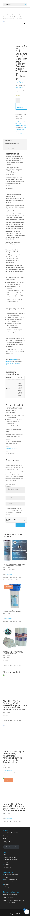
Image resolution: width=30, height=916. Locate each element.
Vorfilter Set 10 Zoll (21, 125)
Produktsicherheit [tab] (10, 146)
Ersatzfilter (13, 359)
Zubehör (8, 361)
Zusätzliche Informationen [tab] (12, 143)
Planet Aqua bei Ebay (10, 882)
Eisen (24, 127)
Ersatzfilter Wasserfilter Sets (15, 13)
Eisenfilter (18, 129)
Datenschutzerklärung (10, 857)
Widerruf (6, 864)
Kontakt (6, 877)
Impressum (7, 862)
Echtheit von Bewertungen (11, 859)
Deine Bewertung (11, 484)
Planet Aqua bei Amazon (10, 879)
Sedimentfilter (19, 133)
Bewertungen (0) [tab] (9, 149)
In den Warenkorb (21, 106)
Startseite (5, 13)
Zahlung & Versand (9, 887)
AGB (5, 854)
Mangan (18, 131)
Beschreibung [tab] (8, 140)
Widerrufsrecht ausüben (11, 847)
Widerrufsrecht (8, 867)
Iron (23, 129)
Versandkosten (19, 87)
